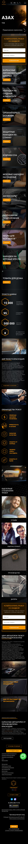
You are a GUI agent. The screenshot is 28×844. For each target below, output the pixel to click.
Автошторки (5, 764)
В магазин (6, 79)
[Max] (15, 799)
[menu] (25, 3)
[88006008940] (17, 3)
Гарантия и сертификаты (7, 757)
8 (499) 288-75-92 (14, 803)
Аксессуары (4, 771)
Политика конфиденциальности (9, 753)
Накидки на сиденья (6, 766)
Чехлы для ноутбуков (7, 774)
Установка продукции (14, 746)
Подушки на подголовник (7, 772)
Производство (14, 573)
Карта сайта (5, 760)
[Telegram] (12, 799)
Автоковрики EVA (6, 769)
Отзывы (14, 520)
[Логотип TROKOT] (4, 2)
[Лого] (14, 784)
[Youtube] (15, 790)
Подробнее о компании (9, 385)
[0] (11, 3)
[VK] (12, 790)
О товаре (15, 79)
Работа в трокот (14, 546)
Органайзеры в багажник (8, 767)
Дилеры (14, 599)
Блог (3, 759)
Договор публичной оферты (8, 755)
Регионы (14, 826)
